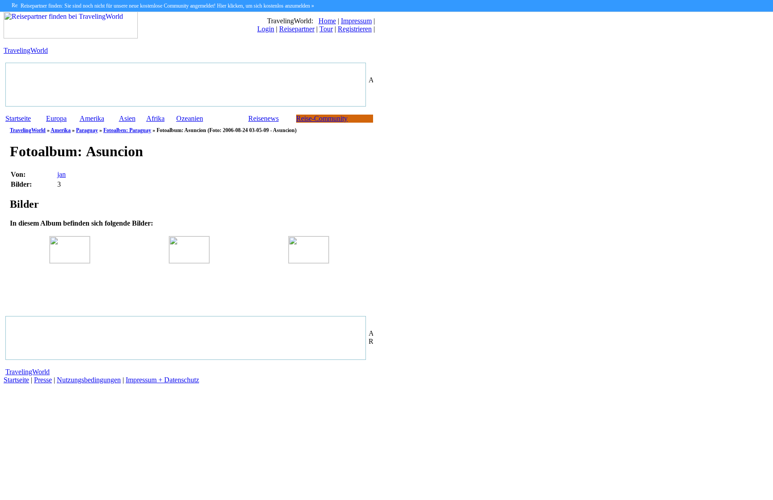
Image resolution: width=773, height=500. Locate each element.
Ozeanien (189, 118)
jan (61, 174)
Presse (43, 380)
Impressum (356, 21)
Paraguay (87, 130)
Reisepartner (296, 29)
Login (265, 29)
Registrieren (355, 29)
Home (327, 21)
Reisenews (263, 118)
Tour (326, 29)
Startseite (18, 118)
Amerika (92, 118)
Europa (56, 118)
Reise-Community (322, 118)
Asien (127, 118)
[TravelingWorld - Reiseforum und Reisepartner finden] (71, 36)
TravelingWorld (26, 50)
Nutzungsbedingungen (89, 380)
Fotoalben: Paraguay (127, 130)
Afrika (155, 118)
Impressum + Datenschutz (162, 380)
